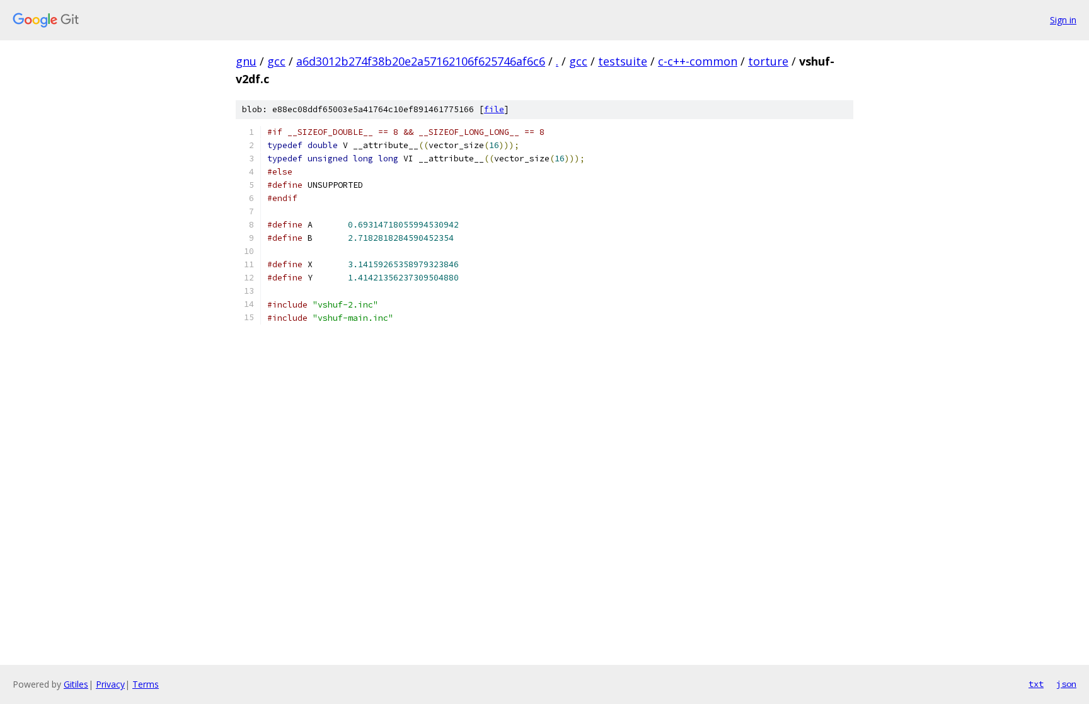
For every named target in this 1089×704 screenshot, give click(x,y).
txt (1036, 684)
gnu (246, 61)
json (1066, 684)
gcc (276, 61)
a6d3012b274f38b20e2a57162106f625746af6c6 (420, 61)
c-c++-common (697, 61)
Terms (145, 684)
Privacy (110, 684)
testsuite (622, 61)
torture (768, 61)
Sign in (1063, 20)
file (494, 109)
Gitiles (76, 684)
